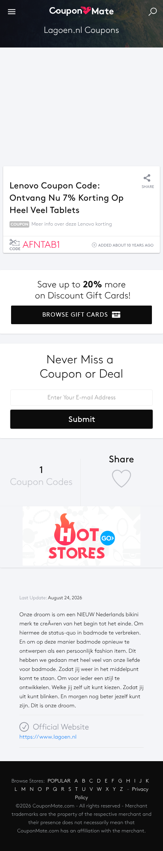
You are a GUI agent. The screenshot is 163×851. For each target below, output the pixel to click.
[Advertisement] (81, 105)
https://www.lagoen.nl (48, 736)
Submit (81, 419)
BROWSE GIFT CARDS (76, 314)
